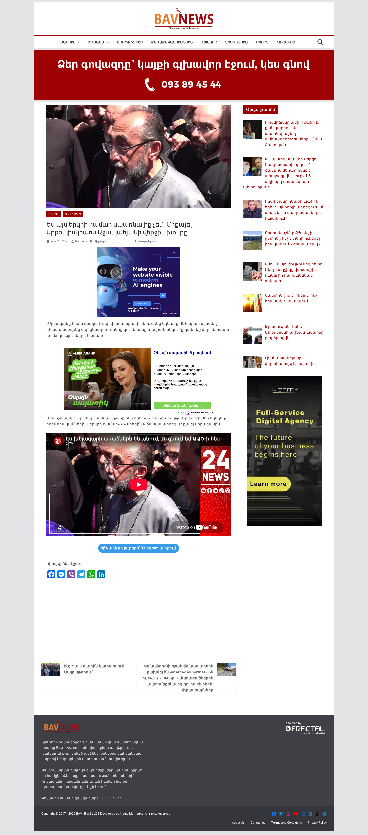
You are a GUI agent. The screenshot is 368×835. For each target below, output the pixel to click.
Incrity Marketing (131, 813)
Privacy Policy (317, 822)
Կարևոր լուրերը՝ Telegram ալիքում (141, 548)
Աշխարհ (209, 42)
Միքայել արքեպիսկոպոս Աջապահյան (125, 241)
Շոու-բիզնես (130, 42)
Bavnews (81, 241)
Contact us (258, 822)
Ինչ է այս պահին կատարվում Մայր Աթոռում (94, 668)
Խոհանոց (286, 42)
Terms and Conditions (286, 822)
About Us (238, 822)
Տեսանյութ (236, 42)
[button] (77, 42)
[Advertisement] (138, 620)
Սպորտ (262, 42)
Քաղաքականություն (172, 42)
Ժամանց (96, 42)
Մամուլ (67, 42)
